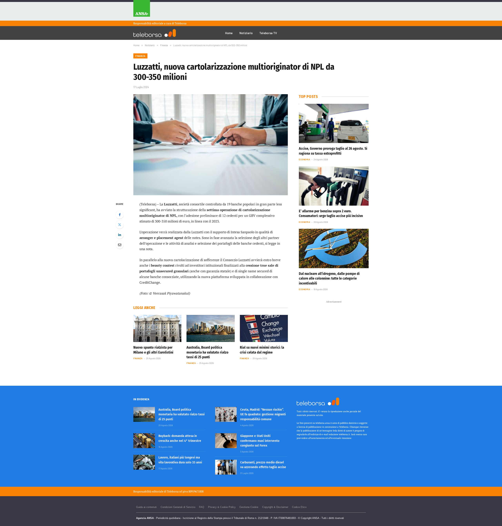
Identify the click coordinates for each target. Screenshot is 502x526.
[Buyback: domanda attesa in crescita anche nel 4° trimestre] (144, 440)
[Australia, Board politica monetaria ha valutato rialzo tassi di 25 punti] (210, 328)
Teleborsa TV (268, 33)
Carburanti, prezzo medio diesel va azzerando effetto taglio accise (263, 464)
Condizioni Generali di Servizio (178, 507)
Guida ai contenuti (146, 507)
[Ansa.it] (141, 10)
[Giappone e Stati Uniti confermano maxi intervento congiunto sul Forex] (226, 440)
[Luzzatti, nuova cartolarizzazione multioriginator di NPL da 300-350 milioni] (210, 144)
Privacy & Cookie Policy (222, 507)
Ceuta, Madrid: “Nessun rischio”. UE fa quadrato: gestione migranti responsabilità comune (263, 414)
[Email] (120, 245)
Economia (304, 159)
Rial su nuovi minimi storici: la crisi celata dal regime (262, 349)
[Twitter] (120, 225)
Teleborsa (180, 23)
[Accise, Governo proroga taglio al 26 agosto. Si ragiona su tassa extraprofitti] (334, 123)
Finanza (140, 56)
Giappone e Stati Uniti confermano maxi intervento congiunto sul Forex (259, 441)
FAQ (201, 507)
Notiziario (246, 33)
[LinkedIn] (120, 235)
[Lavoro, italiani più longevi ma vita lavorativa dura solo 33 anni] (144, 462)
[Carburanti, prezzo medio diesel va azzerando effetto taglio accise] (226, 467)
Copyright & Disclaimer (275, 507)
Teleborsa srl (174, 491)
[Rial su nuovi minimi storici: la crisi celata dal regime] (264, 328)
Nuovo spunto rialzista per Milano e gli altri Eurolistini (153, 349)
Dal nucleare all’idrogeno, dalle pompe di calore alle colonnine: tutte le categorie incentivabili (329, 278)
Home (229, 33)
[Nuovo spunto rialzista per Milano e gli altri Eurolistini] (157, 328)
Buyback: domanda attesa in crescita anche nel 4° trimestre (179, 438)
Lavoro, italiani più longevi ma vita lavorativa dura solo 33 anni (180, 459)
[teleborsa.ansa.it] (154, 33)
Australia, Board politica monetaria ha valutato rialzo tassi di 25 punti (207, 352)
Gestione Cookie (248, 507)
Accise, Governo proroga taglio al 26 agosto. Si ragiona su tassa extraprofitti (333, 150)
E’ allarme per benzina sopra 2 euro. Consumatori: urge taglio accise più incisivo (331, 213)
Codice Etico (299, 507)
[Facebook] (120, 215)
